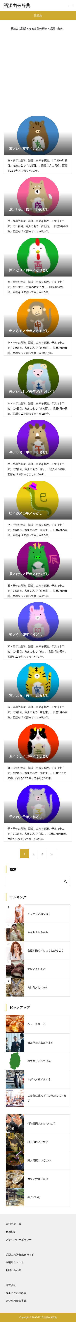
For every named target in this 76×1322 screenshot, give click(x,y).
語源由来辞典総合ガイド (20, 1254)
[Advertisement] (38, 72)
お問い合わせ (13, 1270)
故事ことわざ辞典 (16, 1292)
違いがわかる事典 (16, 1300)
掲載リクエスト (15, 1262)
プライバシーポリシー (19, 1239)
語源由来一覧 (13, 1224)
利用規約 (11, 1231)
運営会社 (11, 1285)
